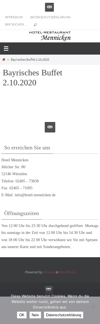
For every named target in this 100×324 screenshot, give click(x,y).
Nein (35, 315)
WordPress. (67, 272)
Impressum (14, 17)
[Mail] (49, 7)
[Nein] (93, 306)
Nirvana (49, 272)
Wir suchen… (16, 24)
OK (21, 315)
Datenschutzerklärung (50, 17)
